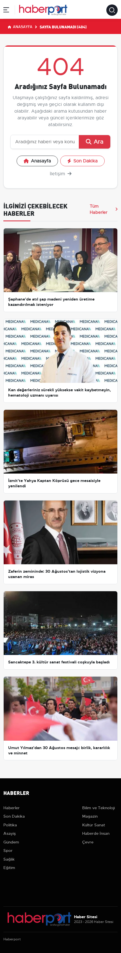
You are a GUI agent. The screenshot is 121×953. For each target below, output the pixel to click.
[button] (6, 11)
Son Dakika (85, 161)
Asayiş (9, 833)
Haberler (11, 807)
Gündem (11, 842)
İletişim (58, 174)
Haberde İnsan (95, 833)
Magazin (90, 816)
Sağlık (9, 859)
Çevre (87, 842)
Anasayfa (22, 26)
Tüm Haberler (98, 209)
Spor (8, 850)
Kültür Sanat (93, 824)
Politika (10, 824)
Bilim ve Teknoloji (98, 807)
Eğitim (9, 867)
